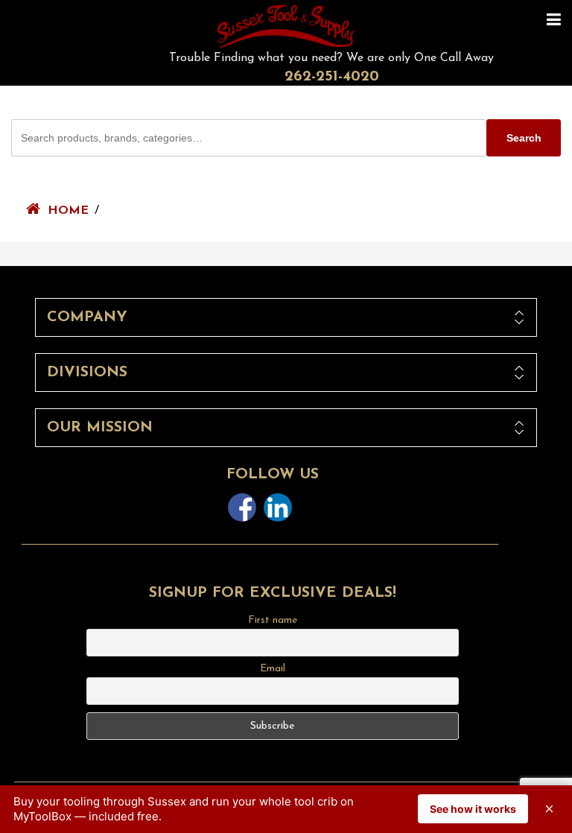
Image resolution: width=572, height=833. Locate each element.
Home (68, 211)
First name (272, 620)
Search (523, 138)
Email (272, 668)
